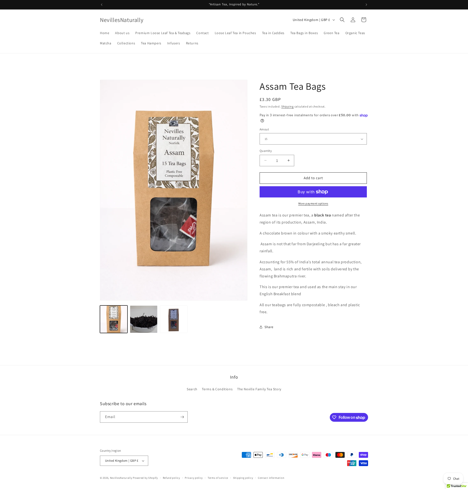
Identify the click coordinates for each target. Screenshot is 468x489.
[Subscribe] (182, 417)
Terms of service (218, 477)
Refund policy (171, 477)
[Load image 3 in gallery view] (143, 319)
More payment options (313, 203)
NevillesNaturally (121, 477)
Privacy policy (194, 477)
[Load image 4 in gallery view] (173, 319)
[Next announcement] (366, 4)
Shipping (287, 106)
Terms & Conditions (217, 389)
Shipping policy (243, 477)
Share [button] (268, 327)
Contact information (271, 477)
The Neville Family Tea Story (259, 389)
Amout (264, 129)
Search (192, 389)
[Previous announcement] (101, 4)
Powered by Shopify (145, 477)
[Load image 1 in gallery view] (113, 319)
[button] (342, 19)
